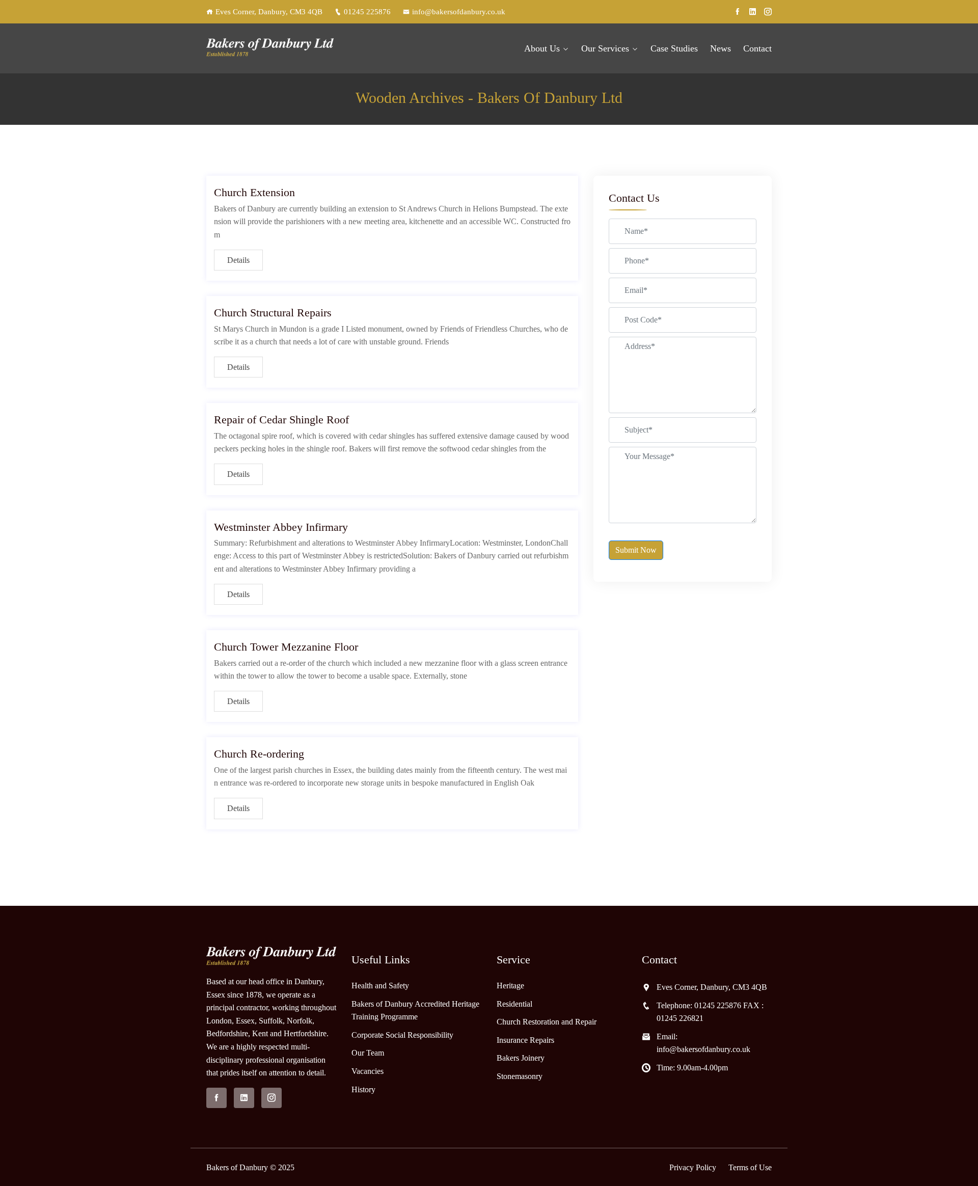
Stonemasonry (519, 1076)
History (363, 1089)
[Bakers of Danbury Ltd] (271, 48)
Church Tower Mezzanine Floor (286, 646)
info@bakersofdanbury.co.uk (458, 12)
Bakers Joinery (521, 1058)
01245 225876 (367, 12)
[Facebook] (737, 12)
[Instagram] (768, 12)
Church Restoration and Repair (546, 1021)
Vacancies (367, 1071)
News (720, 48)
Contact (757, 48)
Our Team (367, 1052)
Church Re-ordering (259, 753)
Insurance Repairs (525, 1040)
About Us (542, 48)
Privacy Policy (692, 1167)
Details (238, 260)
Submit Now (636, 550)
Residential (514, 1004)
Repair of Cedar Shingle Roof (281, 419)
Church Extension (254, 192)
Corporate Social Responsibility (402, 1035)
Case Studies (674, 48)
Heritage (510, 985)
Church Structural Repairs (273, 312)
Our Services (605, 48)
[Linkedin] (752, 12)
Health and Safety (380, 985)
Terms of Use (750, 1167)
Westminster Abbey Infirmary (281, 527)
